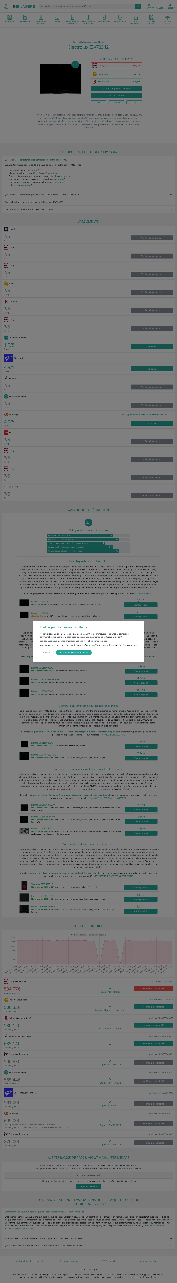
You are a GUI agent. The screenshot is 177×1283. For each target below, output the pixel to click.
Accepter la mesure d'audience (74, 652)
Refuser (46, 652)
